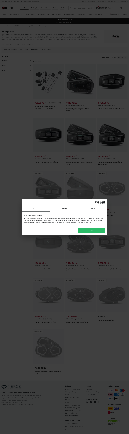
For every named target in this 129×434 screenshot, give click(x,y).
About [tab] (93, 208)
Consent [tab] (36, 209)
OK (91, 230)
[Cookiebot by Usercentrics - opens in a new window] (96, 202)
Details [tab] (64, 208)
